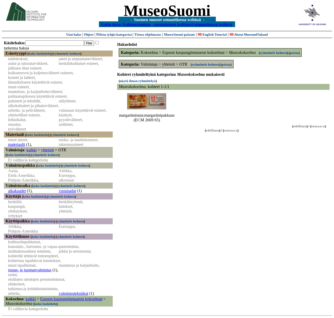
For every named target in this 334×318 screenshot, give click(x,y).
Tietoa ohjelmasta (147, 34)
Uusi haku (73, 34)
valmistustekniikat (73, 293)
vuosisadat (67, 191)
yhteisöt (47, 150)
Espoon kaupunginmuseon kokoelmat (71, 299)
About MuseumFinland (251, 34)
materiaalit (16, 144)
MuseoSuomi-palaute (179, 34)
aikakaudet (17, 191)
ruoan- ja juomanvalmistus (29, 270)
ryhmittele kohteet (66, 53)
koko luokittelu (39, 53)
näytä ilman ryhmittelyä (138, 81)
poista (294, 53)
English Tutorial (214, 34)
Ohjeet (88, 34)
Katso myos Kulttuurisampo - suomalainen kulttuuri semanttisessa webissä (166, 24)
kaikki (31, 150)
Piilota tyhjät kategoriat (114, 34)
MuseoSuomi (167, 10)
